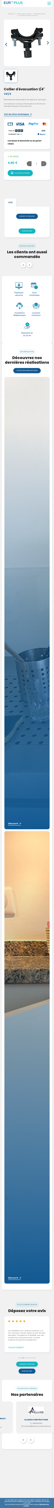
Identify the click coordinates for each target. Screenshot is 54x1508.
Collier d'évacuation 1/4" (28, 15)
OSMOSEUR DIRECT (39, 14)
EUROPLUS (11, 14)
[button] (6, 44)
